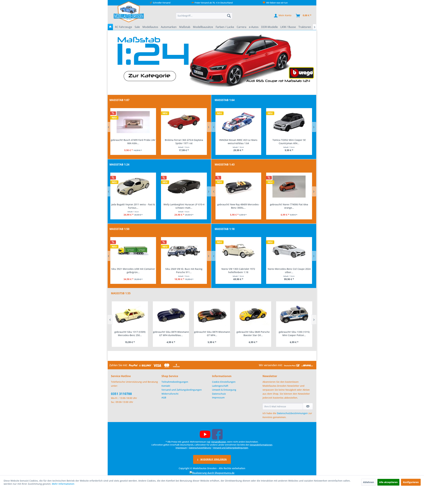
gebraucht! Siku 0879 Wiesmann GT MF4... (212, 333)
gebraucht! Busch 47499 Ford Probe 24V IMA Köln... (133, 141)
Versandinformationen (261, 444)
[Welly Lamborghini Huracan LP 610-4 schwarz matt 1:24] (184, 187)
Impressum (218, 397)
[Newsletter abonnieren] (308, 406)
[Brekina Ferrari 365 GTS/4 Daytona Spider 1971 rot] (184, 122)
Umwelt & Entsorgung (224, 389)
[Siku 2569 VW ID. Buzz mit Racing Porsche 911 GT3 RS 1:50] (184, 251)
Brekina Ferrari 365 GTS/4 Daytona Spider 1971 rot (184, 141)
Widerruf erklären (213, 459)
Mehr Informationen (63, 483)
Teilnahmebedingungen (174, 381)
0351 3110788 (121, 394)
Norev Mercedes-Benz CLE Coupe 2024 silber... (289, 270)
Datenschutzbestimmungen (292, 413)
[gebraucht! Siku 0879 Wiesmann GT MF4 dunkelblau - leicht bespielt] (171, 315)
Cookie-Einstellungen (224, 381)
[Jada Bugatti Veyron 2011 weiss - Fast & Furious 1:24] (133, 187)
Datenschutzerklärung (200, 447)
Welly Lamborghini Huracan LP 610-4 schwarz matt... (183, 206)
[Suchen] (228, 15)
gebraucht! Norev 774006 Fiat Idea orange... (289, 206)
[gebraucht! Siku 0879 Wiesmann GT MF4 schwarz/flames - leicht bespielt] (212, 315)
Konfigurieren (411, 482)
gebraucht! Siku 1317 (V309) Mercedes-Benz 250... (129, 333)
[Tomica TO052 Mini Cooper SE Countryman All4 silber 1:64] (289, 122)
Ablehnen (368, 482)
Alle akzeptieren (388, 482)
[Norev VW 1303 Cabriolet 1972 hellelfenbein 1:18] (238, 251)
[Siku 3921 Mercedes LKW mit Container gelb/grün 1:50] (133, 251)
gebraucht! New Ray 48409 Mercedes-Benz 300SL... (238, 206)
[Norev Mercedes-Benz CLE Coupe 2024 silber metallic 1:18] (289, 251)
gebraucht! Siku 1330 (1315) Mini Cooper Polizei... (294, 333)
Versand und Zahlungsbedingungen (181, 389)
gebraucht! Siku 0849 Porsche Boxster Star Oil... (253, 333)
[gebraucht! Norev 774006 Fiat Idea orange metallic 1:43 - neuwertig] (289, 187)
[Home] (110, 27)
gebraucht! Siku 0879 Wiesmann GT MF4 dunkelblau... (171, 333)
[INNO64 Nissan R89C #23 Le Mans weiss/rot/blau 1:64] (238, 122)
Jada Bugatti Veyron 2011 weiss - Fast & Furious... (133, 206)
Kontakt (165, 385)
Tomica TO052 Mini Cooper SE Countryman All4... (289, 141)
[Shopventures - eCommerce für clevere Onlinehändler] (212, 472)
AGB (163, 397)
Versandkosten (218, 441)
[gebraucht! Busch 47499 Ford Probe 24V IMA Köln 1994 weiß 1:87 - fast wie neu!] (133, 122)
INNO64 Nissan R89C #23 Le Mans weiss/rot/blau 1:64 (238, 141)
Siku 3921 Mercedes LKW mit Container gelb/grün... (133, 270)
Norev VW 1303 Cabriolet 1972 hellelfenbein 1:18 (238, 270)
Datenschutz (219, 393)
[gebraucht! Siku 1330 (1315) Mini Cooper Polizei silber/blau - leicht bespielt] (294, 315)
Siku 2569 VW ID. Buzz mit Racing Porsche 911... (183, 270)
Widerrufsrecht (169, 393)
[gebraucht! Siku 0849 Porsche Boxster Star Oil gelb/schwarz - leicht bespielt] (253, 315)
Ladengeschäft (220, 385)
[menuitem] (204, 15)
